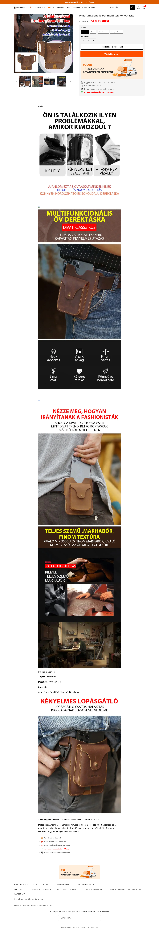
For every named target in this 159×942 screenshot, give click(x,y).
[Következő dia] (70, 81)
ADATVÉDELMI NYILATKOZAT (93, 889)
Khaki (93, 32)
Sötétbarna (103, 32)
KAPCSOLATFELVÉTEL (62, 884)
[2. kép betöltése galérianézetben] (37, 81)
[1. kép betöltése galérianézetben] (25, 81)
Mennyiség (85, 36)
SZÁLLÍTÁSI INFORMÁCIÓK (85, 884)
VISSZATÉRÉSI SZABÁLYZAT (67, 889)
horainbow (79, 927)
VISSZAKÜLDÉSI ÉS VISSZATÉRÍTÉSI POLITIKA (125, 889)
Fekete (85, 32)
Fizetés (112, 54)
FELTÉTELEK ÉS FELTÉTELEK (41, 889)
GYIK (35, 884)
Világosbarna (116, 32)
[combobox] (121, 7)
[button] (40, 7)
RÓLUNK (46, 884)
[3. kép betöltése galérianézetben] (49, 81)
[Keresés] (132, 7)
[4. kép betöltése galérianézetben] (61, 81)
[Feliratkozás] (98, 918)
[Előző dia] (16, 81)
